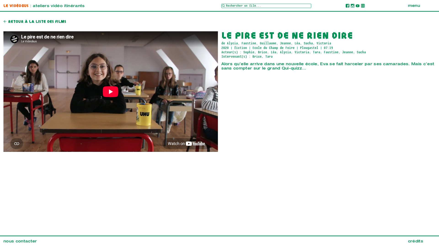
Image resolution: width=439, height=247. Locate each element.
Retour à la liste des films (37, 22)
